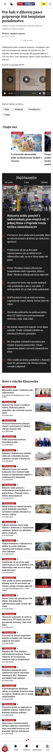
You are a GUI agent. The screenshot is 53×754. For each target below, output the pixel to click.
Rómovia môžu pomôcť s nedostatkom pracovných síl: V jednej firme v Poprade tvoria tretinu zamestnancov (28, 221)
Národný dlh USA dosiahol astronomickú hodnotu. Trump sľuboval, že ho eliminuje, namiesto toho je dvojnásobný (16, 655)
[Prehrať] (4, 93)
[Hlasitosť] (39, 93)
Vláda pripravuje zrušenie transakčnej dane (14, 440)
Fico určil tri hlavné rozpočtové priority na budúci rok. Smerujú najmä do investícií (16, 638)
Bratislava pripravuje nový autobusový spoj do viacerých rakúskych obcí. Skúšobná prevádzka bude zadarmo (15, 674)
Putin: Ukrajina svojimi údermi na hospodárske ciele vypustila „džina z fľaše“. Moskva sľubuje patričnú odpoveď (27, 271)
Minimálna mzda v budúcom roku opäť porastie (17, 391)
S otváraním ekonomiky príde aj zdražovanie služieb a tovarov (26, 157)
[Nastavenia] (44, 93)
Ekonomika (17, 133)
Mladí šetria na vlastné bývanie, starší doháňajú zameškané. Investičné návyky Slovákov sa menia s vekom (17, 510)
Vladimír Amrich (17, 33)
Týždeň (44, 182)
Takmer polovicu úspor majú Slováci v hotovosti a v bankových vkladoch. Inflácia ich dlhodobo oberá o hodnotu (18, 529)
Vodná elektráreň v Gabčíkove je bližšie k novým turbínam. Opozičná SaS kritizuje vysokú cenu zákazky (17, 547)
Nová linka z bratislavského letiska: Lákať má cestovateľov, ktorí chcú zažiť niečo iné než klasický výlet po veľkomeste (16, 727)
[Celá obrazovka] (48, 93)
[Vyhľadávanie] (5, 4)
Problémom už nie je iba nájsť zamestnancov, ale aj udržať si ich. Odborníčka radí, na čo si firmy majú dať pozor (27, 254)
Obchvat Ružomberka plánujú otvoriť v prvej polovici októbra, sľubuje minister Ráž (16, 426)
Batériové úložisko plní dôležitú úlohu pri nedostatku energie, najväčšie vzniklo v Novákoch (16, 456)
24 (44, 4)
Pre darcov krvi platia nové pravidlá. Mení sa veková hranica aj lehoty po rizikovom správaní (28, 238)
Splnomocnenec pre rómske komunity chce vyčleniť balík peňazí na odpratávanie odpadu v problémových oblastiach (17, 473)
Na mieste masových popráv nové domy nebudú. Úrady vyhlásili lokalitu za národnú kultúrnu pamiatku (27, 330)
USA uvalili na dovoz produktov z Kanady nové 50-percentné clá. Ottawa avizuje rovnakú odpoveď (28, 363)
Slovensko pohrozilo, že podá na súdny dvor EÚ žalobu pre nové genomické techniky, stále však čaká (27, 315)
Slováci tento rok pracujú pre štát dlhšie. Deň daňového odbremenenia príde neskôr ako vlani (17, 602)
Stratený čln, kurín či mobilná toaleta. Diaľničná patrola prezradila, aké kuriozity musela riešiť (17, 409)
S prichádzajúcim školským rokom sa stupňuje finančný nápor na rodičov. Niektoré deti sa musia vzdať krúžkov (18, 692)
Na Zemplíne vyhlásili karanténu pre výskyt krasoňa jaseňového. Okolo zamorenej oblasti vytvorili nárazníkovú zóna (27, 346)
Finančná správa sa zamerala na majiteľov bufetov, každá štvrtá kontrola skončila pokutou (17, 710)
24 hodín (9, 182)
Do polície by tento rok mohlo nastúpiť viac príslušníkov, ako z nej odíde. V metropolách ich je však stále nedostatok (28, 286)
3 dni (26, 182)
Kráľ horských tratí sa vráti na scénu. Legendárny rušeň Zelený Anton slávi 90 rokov (28, 300)
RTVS (7, 33)
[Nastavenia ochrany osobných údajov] (5, 749)
